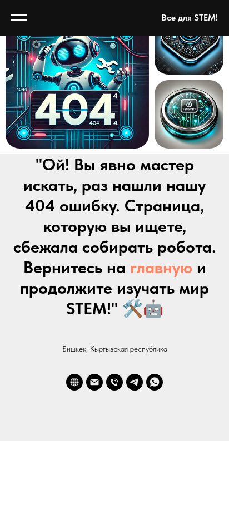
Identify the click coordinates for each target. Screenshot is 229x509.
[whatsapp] (154, 382)
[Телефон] (114, 382)
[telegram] (134, 382)
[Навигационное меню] (19, 17)
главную (161, 267)
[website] (74, 382)
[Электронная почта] (94, 382)
